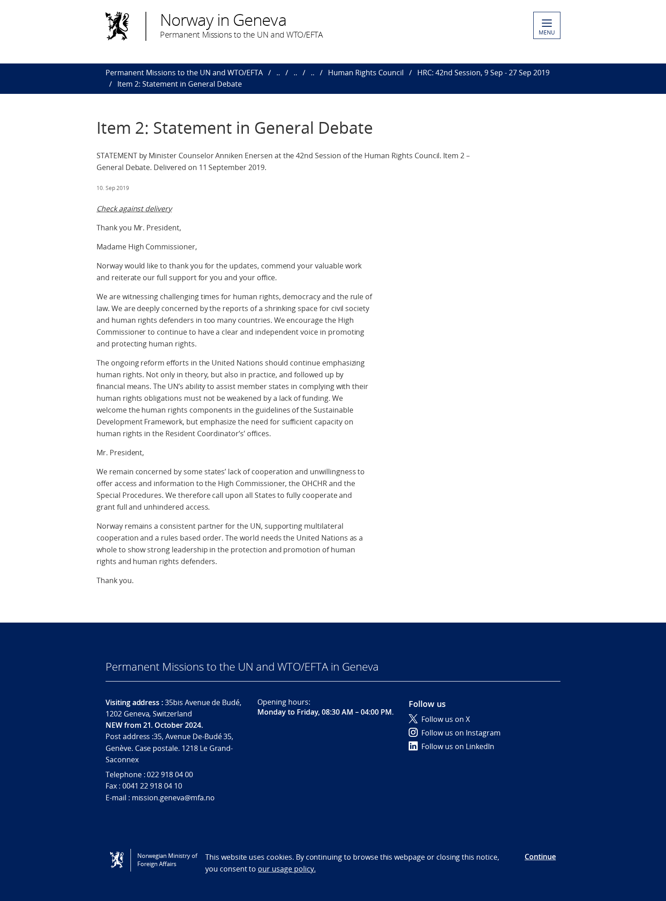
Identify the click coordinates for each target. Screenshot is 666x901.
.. (278, 73)
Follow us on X (445, 719)
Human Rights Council (366, 73)
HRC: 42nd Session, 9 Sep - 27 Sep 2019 (483, 73)
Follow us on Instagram (461, 733)
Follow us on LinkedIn (457, 746)
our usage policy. (286, 869)
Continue (540, 857)
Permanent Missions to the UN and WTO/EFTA (184, 73)
